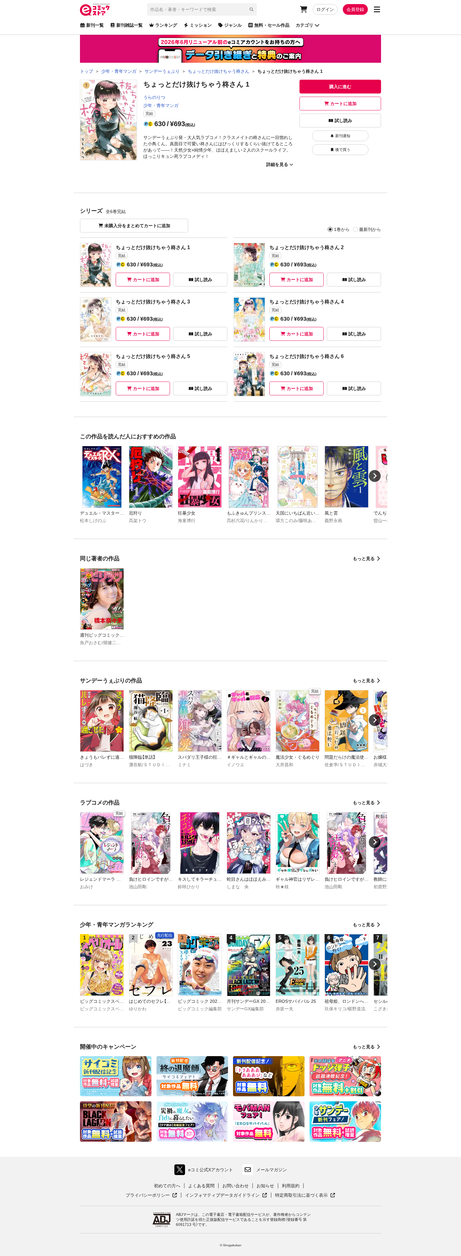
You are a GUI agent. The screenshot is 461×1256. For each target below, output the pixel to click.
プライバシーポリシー (151, 1195)
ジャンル (233, 25)
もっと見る (364, 558)
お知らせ (265, 1185)
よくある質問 (201, 1185)
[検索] (251, 9)
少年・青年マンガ (160, 105)
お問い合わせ (235, 1185)
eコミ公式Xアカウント (205, 1171)
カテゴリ (304, 25)
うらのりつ (154, 97)
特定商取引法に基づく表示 (305, 1195)
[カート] (303, 9)
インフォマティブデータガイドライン (222, 1195)
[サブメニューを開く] (377, 9)
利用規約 (290, 1185)
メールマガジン (271, 1169)
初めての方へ (167, 1185)
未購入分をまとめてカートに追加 (137, 225)
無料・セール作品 (271, 25)
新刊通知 (342, 136)
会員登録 (355, 9)
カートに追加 (343, 103)
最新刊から (370, 229)
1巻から (342, 229)
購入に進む (340, 86)
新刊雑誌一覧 (129, 25)
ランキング (166, 25)
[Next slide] (374, 476)
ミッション (201, 25)
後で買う (342, 149)
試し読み (343, 120)
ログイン (325, 9)
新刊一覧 (95, 25)
